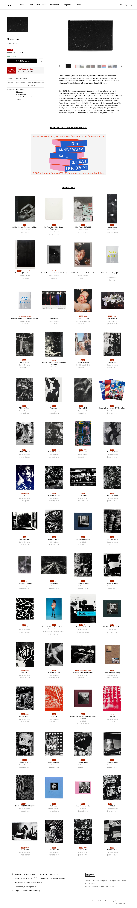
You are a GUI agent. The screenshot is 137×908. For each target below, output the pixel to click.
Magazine (67, 5)
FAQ (28, 882)
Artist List (43, 874)
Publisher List (54, 874)
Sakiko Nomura (13, 43)
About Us (18, 874)
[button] (59, 66)
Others (78, 5)
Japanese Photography (35, 82)
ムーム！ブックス (37, 5)
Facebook (19, 887)
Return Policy (20, 882)
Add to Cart (23, 60)
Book (22, 5)
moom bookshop (9, 5)
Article (26, 874)
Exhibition (34, 874)
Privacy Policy (36, 882)
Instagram (30, 887)
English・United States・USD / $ (27, 891)
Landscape (31, 85)
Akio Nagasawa (21, 78)
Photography (20, 82)
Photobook (54, 5)
